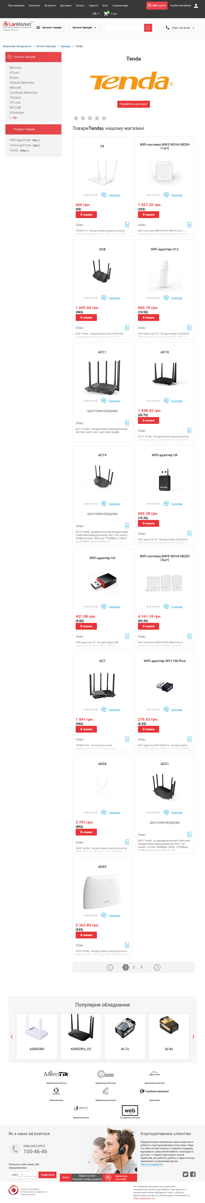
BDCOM (15, 108)
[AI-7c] (125, 1027)
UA (95, 14)
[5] (104, 118)
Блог (105, 5)
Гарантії (93, 5)
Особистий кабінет (181, 5)
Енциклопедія (120, 5)
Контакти (34, 5)
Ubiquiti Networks (22, 83)
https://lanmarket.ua (144, 1198)
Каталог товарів (51, 27)
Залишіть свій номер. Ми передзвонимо (24, 1166)
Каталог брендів (82, 27)
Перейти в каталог (134, 104)
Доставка (65, 5)
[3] (89, 118)
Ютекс (14, 78)
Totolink (15, 98)
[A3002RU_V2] (80, 1027)
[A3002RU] (36, 1027)
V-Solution (17, 113)
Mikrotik (15, 88)
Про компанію (16, 5)
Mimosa (15, 68)
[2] (82, 118)
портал (159, 5)
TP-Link (15, 103)
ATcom (14, 73)
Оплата (80, 5)
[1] (75, 118)
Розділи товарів (24, 129)
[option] (36, 1036)
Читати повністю (152, 1164)
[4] (96, 118)
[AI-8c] (169, 1027)
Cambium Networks (23, 93)
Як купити (50, 5)
